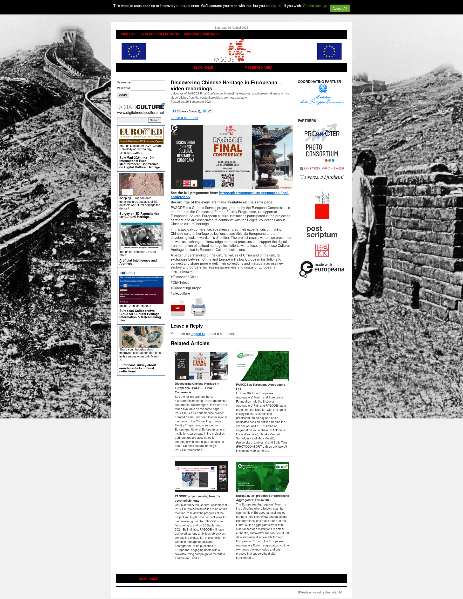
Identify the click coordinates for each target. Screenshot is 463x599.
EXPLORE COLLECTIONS (159, 34)
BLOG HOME (203, 67)
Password (123, 88)
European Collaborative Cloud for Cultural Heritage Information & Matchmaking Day (140, 315)
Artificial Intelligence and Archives (138, 262)
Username (124, 82)
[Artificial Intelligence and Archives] (141, 248)
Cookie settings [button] (315, 5)
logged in (198, 333)
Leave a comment (184, 117)
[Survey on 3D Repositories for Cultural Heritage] (141, 194)
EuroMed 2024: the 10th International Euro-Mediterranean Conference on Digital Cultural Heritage (139, 162)
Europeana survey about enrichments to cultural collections (137, 368)
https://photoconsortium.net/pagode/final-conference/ (230, 194)
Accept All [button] (340, 8)
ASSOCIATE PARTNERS (202, 34)
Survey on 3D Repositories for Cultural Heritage (139, 215)
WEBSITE (128, 34)
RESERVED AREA (258, 67)
